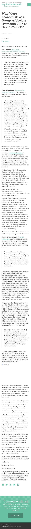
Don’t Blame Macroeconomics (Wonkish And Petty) (13, 50)
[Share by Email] (14, 484)
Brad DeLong (5, 41)
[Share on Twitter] (7, 484)
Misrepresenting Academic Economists (13, 91)
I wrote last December (16, 153)
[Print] (18, 484)
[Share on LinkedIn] (10, 484)
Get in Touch (15, 515)
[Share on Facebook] (3, 484)
